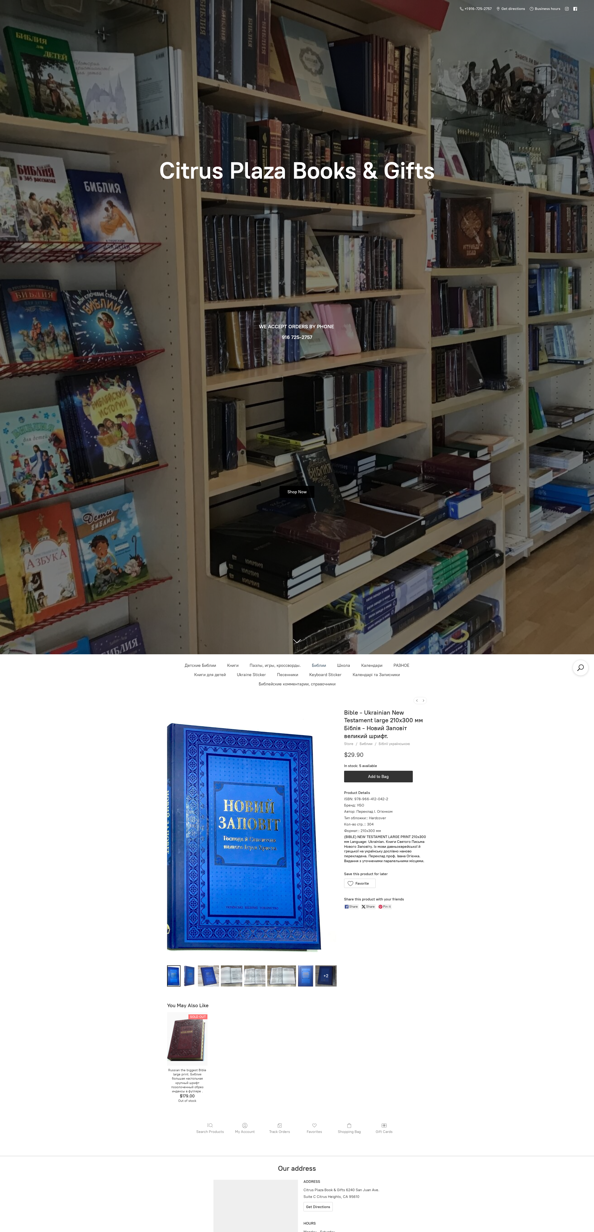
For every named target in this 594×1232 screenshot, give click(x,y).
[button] (360, 883)
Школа (343, 665)
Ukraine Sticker (251, 674)
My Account (245, 1131)
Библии (319, 665)
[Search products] (580, 668)
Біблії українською (394, 744)
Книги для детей (210, 674)
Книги (233, 665)
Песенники (287, 674)
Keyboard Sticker (325, 674)
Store (348, 744)
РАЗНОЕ (401, 665)
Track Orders (279, 1131)
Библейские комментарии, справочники (297, 684)
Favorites (314, 1131)
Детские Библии (200, 665)
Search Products (210, 1131)
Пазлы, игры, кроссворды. (275, 665)
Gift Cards (384, 1131)
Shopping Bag (349, 1131)
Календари (371, 665)
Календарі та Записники (376, 674)
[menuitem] (417, 700)
